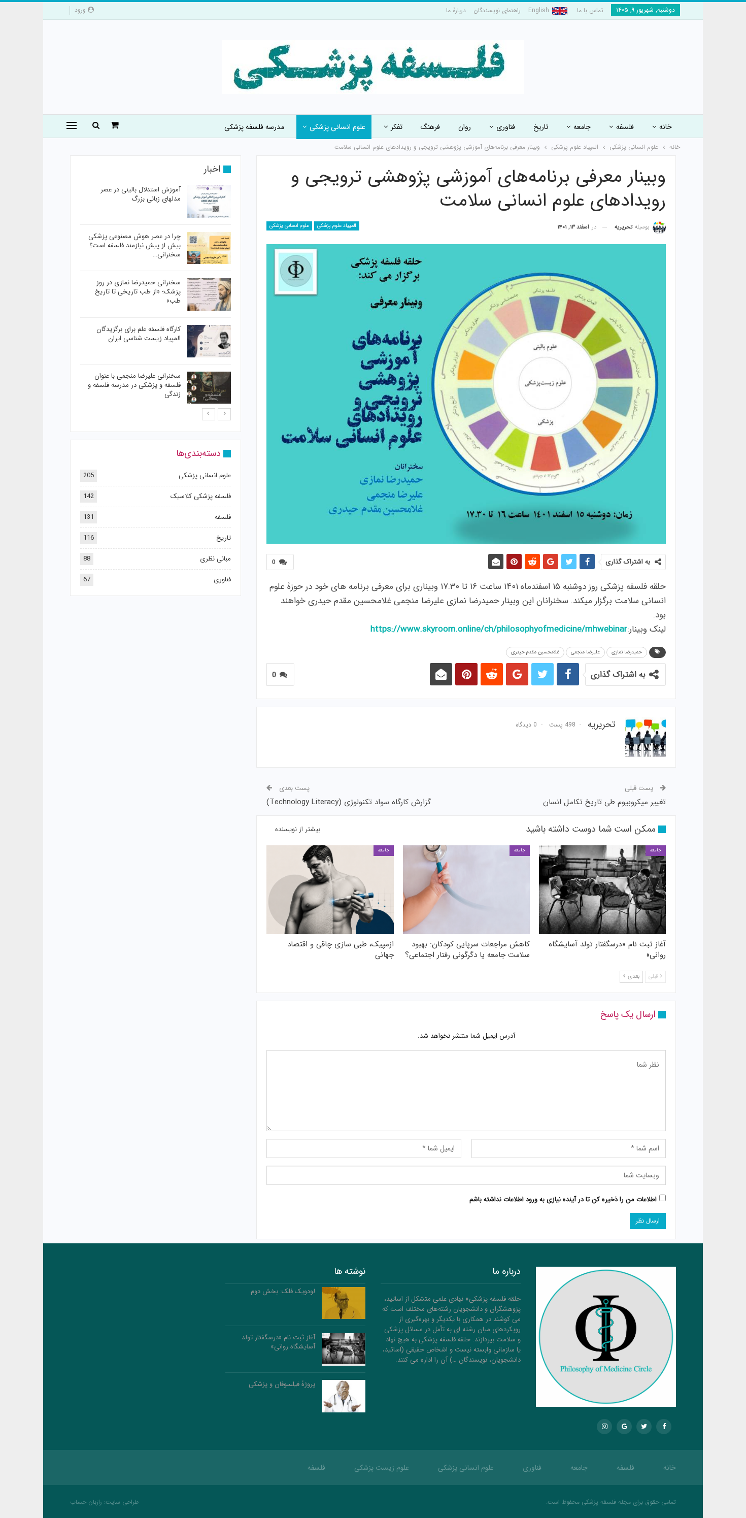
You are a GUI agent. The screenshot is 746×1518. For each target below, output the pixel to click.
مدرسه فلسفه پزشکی (254, 127)
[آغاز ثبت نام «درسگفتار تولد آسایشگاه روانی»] (602, 889)
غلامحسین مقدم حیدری (535, 652)
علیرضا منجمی (585, 652)
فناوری (505, 127)
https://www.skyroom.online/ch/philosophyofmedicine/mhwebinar (498, 629)
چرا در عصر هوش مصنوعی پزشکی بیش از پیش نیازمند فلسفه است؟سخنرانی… (134, 245)
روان (464, 127)
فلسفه (625, 127)
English (538, 10)
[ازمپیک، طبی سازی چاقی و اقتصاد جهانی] (329, 889)
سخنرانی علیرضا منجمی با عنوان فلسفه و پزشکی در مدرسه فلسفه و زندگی (134, 385)
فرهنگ (430, 127)
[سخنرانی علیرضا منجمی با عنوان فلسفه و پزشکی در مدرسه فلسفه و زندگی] (209, 388)
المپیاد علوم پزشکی (336, 225)
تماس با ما (590, 10)
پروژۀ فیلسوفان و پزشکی (282, 1384)
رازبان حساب (86, 1502)
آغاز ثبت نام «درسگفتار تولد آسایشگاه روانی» (278, 1342)
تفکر (396, 127)
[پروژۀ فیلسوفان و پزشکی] (343, 1396)
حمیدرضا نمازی (627, 652)
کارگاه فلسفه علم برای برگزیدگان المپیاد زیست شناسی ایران (138, 334)
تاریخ (540, 127)
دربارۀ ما (456, 10)
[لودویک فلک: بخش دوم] (343, 1303)
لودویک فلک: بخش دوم (283, 1291)
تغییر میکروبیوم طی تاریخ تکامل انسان (604, 802)
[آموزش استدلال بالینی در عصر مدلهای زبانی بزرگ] (209, 201)
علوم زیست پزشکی (381, 1467)
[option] (155, 296)
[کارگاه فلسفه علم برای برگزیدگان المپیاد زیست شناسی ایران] (209, 341)
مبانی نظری (215, 558)
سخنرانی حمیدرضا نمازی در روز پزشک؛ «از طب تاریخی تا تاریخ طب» (138, 291)
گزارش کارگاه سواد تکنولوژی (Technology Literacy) (348, 802)
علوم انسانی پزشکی (337, 127)
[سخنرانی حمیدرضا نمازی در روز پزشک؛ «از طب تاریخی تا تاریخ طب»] (209, 294)
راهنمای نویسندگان (497, 10)
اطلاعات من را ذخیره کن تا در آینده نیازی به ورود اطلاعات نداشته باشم (563, 1199)
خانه (665, 127)
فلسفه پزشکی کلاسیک (201, 496)
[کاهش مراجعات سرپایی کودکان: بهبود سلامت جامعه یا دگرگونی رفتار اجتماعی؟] (466, 889)
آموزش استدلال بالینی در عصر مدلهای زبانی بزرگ (140, 194)
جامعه (582, 127)
